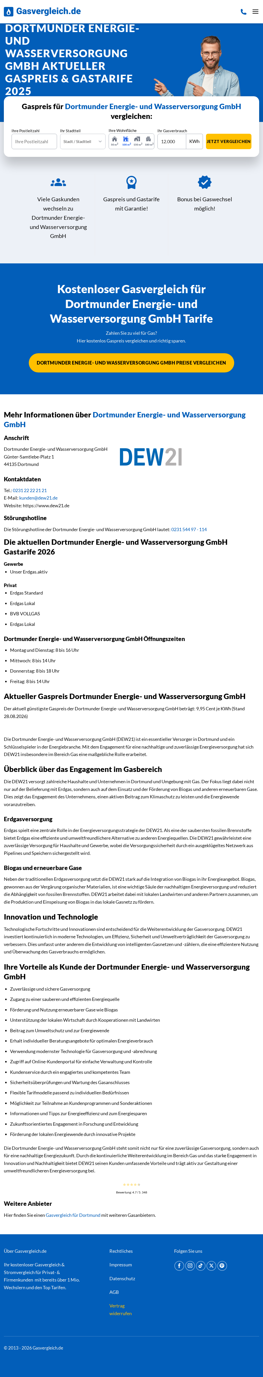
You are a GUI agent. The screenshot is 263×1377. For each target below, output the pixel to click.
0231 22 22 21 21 (30, 490)
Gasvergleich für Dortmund (73, 1215)
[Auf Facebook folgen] (179, 1266)
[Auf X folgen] (211, 1266)
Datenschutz (122, 1278)
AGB (114, 1292)
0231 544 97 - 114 (189, 529)
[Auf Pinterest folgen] (222, 1266)
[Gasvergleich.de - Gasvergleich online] (42, 11)
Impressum (120, 1264)
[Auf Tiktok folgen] (201, 1266)
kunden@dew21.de (38, 498)
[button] (255, 12)
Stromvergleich (19, 1272)
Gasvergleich (48, 1264)
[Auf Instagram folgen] (190, 1266)
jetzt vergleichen (229, 141)
